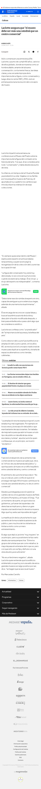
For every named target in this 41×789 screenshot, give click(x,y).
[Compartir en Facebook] (38, 52)
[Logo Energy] (20, 681)
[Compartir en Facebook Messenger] (33, 52)
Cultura (5, 20)
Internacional (34, 16)
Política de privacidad (20, 746)
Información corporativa (20, 744)
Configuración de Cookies (20, 749)
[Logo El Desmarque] (20, 660)
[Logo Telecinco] (20, 639)
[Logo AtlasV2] (20, 717)
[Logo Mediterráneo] (20, 731)
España (12, 16)
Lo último (5, 16)
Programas (6, 597)
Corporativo (7, 602)
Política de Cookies (20, 752)
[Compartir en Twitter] (29, 52)
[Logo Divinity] (20, 653)
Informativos (12, 580)
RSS (20, 757)
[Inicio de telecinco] (2, 12)
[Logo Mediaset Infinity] (20, 632)
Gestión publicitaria (20, 754)
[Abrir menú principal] (38, 12)
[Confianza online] (20, 781)
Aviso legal (21, 741)
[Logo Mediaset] (20, 623)
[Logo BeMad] (20, 688)
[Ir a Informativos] (11, 11)
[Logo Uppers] (20, 696)
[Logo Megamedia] (21, 772)
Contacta (20, 760)
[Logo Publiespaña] (20, 724)
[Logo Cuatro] (20, 646)
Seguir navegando (9, 608)
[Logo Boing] (20, 674)
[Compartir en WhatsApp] (24, 52)
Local (18, 16)
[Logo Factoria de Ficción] (20, 667)
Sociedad (25, 16)
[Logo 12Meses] (20, 710)
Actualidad (6, 591)
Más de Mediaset (9, 613)
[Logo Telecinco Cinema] (20, 703)
